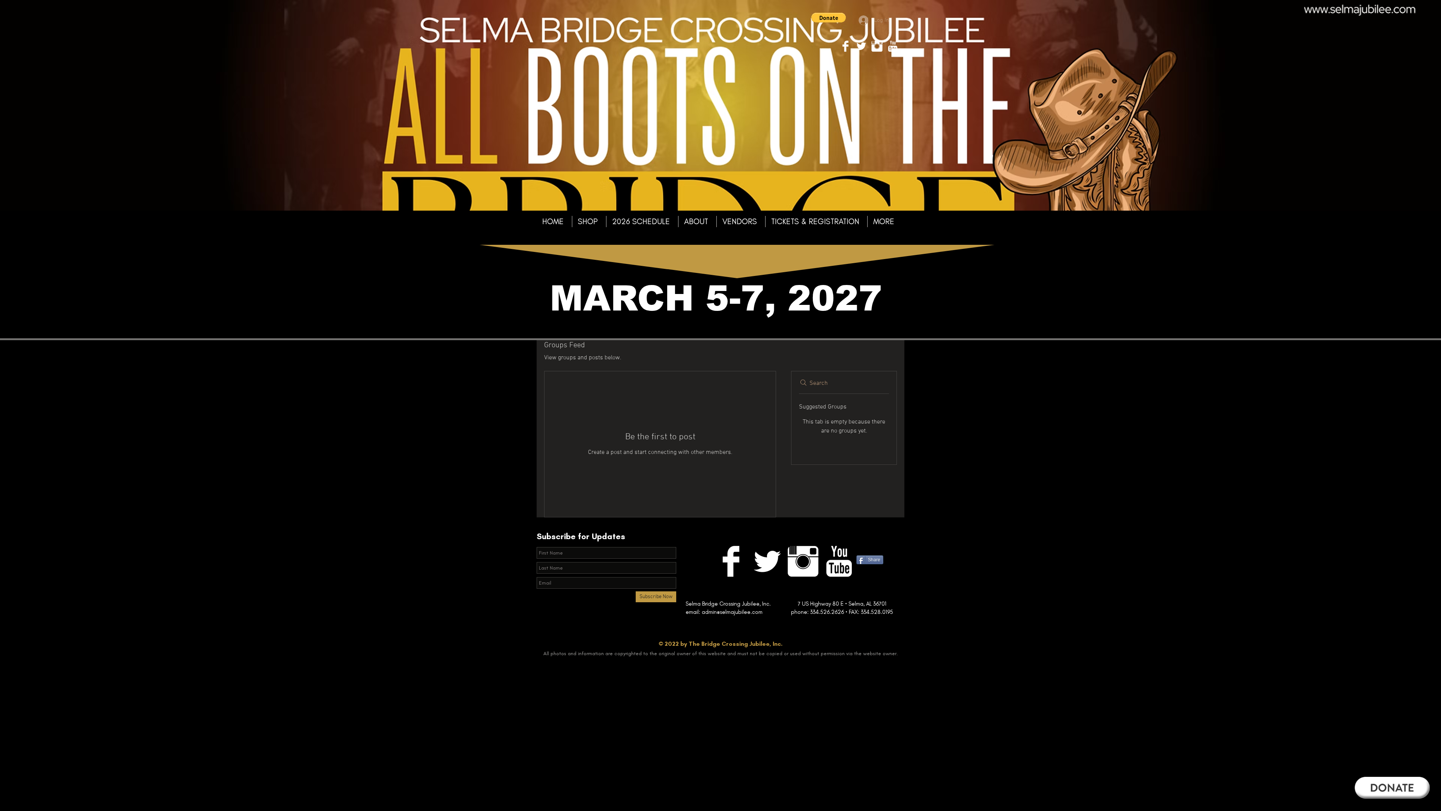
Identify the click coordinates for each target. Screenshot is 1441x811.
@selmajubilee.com (754, 612)
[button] (828, 18)
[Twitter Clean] (861, 46)
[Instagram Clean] (877, 46)
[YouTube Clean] (892, 46)
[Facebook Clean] (845, 46)
